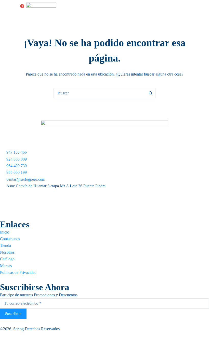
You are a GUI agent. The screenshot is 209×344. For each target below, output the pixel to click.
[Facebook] (104, 193)
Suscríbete (13, 314)
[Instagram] (104, 204)
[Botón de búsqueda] (150, 93)
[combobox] (100, 93)
